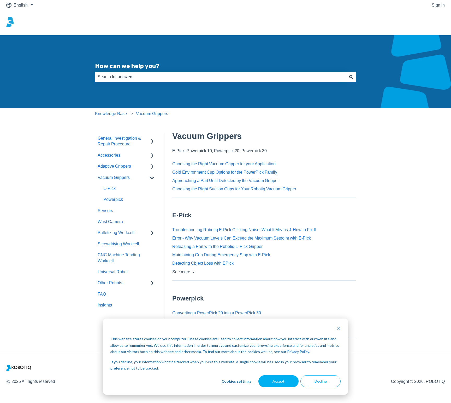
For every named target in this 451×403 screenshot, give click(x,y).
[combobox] (220, 77)
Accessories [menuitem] (109, 155)
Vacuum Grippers (152, 113)
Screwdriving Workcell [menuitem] (118, 244)
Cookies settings (236, 381)
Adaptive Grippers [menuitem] (114, 166)
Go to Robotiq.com (422, 22)
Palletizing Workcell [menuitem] (116, 232)
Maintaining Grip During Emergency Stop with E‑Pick (221, 255)
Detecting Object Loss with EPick (203, 263)
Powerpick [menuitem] (113, 199)
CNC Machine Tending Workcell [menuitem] (119, 258)
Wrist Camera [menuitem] (110, 221)
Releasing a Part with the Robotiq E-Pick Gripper (217, 246)
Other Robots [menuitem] (110, 283)
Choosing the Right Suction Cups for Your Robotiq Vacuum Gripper (234, 189)
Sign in (438, 5)
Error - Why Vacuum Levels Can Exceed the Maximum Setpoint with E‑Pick (241, 238)
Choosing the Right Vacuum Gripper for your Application (224, 164)
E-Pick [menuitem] (109, 188)
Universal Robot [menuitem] (113, 272)
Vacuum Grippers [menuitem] (114, 177)
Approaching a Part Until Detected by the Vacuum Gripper (225, 180)
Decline (320, 381)
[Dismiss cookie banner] (339, 329)
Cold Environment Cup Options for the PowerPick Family (224, 172)
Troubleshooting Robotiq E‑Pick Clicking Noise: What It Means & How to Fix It (244, 230)
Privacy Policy (298, 351)
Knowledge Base (111, 113)
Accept (278, 381)
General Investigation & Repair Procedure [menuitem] (119, 141)
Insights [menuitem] (105, 305)
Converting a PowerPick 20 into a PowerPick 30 (216, 313)
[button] (152, 138)
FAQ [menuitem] (102, 294)
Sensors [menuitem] (105, 210)
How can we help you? (127, 66)
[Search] (351, 77)
